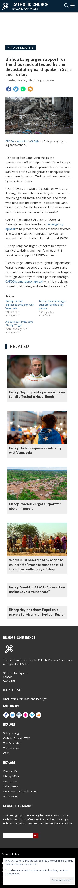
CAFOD (34, 141)
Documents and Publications (20, 791)
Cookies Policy (10, 854)
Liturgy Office (11, 776)
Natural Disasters (21, 47)
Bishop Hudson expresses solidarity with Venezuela (19, 304)
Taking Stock (10, 786)
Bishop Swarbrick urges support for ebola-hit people (52, 304)
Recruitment (10, 796)
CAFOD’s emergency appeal (24, 282)
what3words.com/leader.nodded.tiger (25, 699)
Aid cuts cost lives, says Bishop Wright (19, 323)
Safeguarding (11, 733)
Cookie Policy (12, 873)
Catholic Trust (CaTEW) (16, 738)
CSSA (6, 753)
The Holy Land (11, 748)
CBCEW (9, 141)
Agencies (22, 141)
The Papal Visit (11, 743)
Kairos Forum (11, 781)
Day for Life (10, 771)
